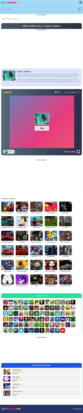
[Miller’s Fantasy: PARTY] (36, 236)
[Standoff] (21, 324)
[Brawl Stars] (16, 307)
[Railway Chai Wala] (7, 221)
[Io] (36, 313)
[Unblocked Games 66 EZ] (21, 330)
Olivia (36, 286)
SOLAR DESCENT (7, 286)
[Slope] (73, 319)
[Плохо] (4, 92)
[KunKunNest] (51, 250)
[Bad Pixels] (36, 221)
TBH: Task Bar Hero (66, 242)
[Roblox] (26, 319)
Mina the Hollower (51, 271)
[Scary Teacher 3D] (41, 319)
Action (11, 151)
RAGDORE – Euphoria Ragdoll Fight (37, 256)
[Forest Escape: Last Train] (22, 250)
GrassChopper (22, 271)
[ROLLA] (36, 265)
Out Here (66, 227)
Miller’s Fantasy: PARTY (37, 242)
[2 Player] (10, 302)
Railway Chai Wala (8, 227)
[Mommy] (62, 313)
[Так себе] (6, 92)
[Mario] (47, 313)
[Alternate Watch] (41, 302)
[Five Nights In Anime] (52, 307)
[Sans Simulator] (36, 319)
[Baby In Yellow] (73, 302)
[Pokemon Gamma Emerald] (51, 221)
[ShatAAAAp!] (51, 207)
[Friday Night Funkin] (62, 307)
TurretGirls (65, 256)
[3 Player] (16, 302)
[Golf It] (10, 313)
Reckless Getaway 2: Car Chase (8, 256)
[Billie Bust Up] (10, 307)
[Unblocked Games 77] (36, 330)
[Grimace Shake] (21, 313)
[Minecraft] (52, 313)
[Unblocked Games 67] (26, 330)
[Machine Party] (22, 207)
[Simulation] (62, 319)
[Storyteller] (31, 324)
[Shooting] (52, 319)
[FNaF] (57, 307)
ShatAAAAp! (51, 213)
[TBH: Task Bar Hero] (65, 236)
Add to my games (70, 92)
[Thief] (62, 324)
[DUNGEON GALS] (65, 279)
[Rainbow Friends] (21, 319)
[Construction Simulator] (26, 307)
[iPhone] (41, 313)
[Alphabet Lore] (36, 302)
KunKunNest (51, 256)
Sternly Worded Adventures (51, 286)
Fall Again (22, 242)
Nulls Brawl (16, 377)
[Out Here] (65, 221)
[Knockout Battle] (7, 236)
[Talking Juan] (47, 324)
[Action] (26, 302)
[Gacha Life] (73, 307)
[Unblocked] (10, 330)
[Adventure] (31, 302)
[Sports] (16, 324)
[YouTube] (62, 330)
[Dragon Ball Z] (36, 307)
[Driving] (41, 307)
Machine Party (22, 213)
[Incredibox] (31, 313)
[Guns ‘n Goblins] (7, 207)
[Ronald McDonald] (31, 319)
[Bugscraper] (7, 265)
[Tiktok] (67, 324)
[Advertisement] (41, 48)
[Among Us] (52, 302)
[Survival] (41, 324)
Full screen (70, 151)
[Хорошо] (9, 92)
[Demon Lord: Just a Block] (22, 279)
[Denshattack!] (51, 236)
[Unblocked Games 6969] (31, 330)
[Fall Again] (22, 236)
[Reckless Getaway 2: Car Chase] (7, 250)
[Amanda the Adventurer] (47, 302)
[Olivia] (36, 279)
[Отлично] (11, 92)
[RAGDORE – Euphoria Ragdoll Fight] (36, 250)
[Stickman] (26, 324)
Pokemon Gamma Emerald (51, 227)
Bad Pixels (36, 227)
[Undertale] (41, 330)
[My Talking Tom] (10, 319)
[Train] (5, 330)
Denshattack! (51, 242)
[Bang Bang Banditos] (22, 221)
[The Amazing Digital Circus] (57, 324)
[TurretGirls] (65, 250)
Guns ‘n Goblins (7, 213)
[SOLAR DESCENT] (7, 279)
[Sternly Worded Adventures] (51, 279)
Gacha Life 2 (16, 384)
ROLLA (36, 271)
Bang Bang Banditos (22, 227)
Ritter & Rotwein (36, 213)
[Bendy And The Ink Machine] (5, 307)
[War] (47, 330)
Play (42, 128)
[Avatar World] (67, 302)
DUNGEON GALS (65, 286)
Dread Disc (65, 213)
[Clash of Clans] (21, 307)
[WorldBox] (57, 330)
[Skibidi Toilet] (67, 319)
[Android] (57, 302)
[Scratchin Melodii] (47, 319)
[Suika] (36, 324)
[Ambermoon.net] (65, 265)
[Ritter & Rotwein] (36, 207)
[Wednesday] (52, 330)
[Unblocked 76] (16, 330)
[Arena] (62, 302)
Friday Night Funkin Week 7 (17, 370)
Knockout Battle (7, 242)
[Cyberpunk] (31, 307)
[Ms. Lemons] (5, 319)
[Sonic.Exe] (5, 324)
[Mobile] (57, 313)
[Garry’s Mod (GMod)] (5, 313)
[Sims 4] (57, 319)
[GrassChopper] (22, 265)
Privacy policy (77, 409)
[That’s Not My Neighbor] (52, 324)
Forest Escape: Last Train (22, 256)
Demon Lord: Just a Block (22, 286)
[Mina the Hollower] (51, 265)
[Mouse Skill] (73, 313)
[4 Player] (21, 302)
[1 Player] (5, 302)
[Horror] (26, 313)
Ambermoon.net (65, 271)
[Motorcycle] (67, 313)
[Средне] (7, 92)
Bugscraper (7, 271)
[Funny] (67, 307)
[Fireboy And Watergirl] (47, 307)
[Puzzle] (16, 319)
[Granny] (16, 313)
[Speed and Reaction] (10, 324)
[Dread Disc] (65, 207)
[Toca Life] (73, 324)
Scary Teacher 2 (17, 391)
